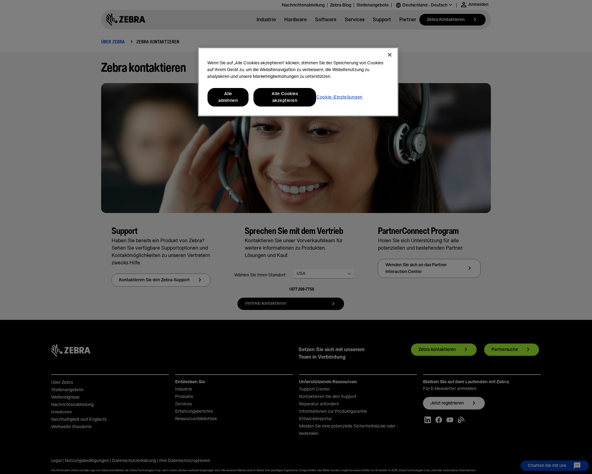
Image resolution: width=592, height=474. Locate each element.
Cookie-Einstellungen (339, 97)
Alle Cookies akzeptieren (285, 97)
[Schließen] (390, 55)
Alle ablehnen (228, 97)
